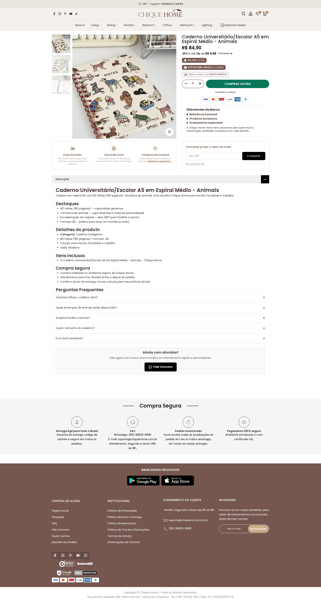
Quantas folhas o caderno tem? (160, 297)
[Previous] (78, 86)
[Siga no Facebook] (54, 14)
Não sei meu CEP (195, 163)
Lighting (207, 25)
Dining (111, 25)
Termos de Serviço (120, 536)
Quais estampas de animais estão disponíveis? (160, 307)
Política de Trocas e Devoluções (128, 530)
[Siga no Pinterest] (65, 14)
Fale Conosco (163, 367)
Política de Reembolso (122, 523)
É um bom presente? (160, 338)
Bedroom (148, 25)
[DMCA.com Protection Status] (86, 573)
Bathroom (186, 25)
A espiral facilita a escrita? (160, 318)
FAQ (54, 523)
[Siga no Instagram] (60, 14)
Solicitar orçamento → (160, 161)
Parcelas (224, 53)
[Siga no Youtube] (70, 14)
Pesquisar (58, 517)
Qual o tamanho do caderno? (160, 328)
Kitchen (129, 25)
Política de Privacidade (122, 511)
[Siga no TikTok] (76, 14)
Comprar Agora (238, 84)
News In (80, 25)
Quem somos (61, 536)
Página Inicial (60, 511)
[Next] (170, 86)
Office (167, 25)
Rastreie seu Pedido (64, 542)
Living (94, 25)
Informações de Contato (124, 542)
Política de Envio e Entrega (125, 517)
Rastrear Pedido (236, 25)
